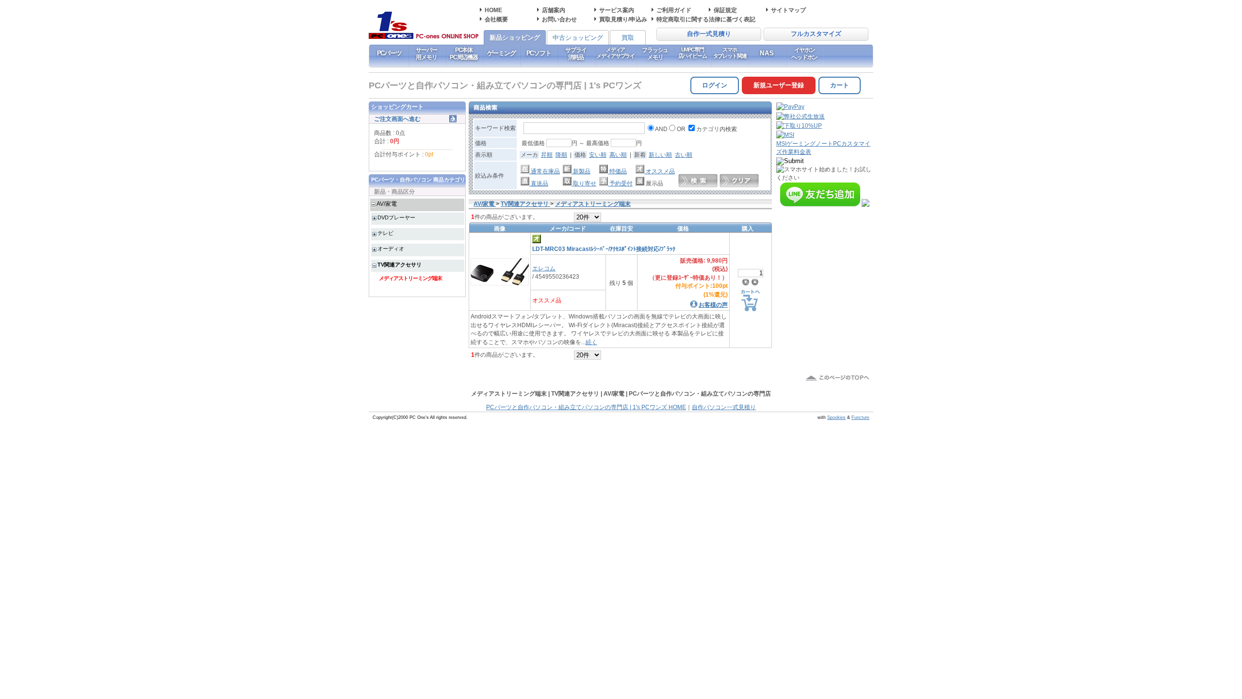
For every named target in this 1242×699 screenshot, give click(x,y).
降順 (561, 154)
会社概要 (496, 19)
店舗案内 (553, 10)
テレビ (385, 233)
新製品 (581, 171)
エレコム (544, 268)
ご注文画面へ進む (397, 119)
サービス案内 (616, 10)
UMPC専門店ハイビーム (692, 53)
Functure (860, 417)
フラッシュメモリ (655, 53)
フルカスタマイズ (816, 34)
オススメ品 (659, 171)
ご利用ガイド (673, 10)
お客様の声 (713, 304)
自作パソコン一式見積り (724, 407)
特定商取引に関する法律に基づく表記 (705, 19)
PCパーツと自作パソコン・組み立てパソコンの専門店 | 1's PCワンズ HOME (586, 407)
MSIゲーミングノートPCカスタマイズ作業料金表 (823, 147)
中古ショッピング (578, 37)
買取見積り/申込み (623, 19)
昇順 (547, 154)
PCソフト (538, 53)
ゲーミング (501, 53)
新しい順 (660, 154)
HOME (493, 10)
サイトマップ (788, 10)
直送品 (538, 183)
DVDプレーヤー (396, 217)
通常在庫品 (544, 171)
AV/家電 (386, 203)
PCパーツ (389, 53)
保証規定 (725, 10)
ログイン (714, 85)
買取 (627, 37)
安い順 (597, 154)
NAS (767, 53)
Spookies (836, 417)
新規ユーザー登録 (778, 85)
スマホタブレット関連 (730, 53)
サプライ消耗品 (575, 53)
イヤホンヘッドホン (804, 53)
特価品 (617, 171)
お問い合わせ (559, 19)
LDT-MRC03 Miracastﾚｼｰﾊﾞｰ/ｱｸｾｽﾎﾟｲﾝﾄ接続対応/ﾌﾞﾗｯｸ (603, 249)
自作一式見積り (709, 34)
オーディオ (390, 248)
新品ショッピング (515, 37)
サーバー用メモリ (426, 53)
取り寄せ (584, 183)
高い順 (618, 154)
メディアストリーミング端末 (410, 278)
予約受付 (620, 183)
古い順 (683, 154)
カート (839, 85)
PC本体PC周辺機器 (464, 53)
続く (591, 342)
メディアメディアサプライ (615, 53)
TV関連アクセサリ (399, 264)
